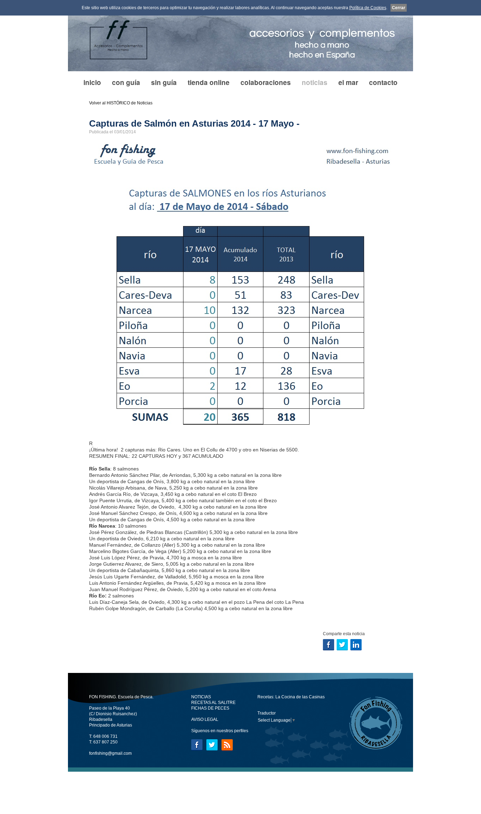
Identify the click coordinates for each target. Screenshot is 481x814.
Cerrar (398, 7)
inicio (92, 82)
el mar (348, 82)
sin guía (164, 82)
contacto (383, 82)
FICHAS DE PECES (210, 708)
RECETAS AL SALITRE (213, 702)
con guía (126, 82)
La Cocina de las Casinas (300, 696)
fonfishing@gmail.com (110, 753)
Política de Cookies (367, 7)
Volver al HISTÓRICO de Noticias (120, 103)
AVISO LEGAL (204, 719)
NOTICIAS (201, 696)
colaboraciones (266, 82)
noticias (314, 82)
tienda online (209, 82)
